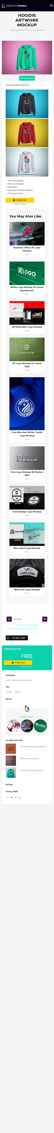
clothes (9, 692)
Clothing (15, 680)
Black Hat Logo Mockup (27, 589)
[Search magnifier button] (44, 619)
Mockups (28, 680)
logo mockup (20, 625)
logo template (32, 625)
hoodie (17, 692)
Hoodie (22, 680)
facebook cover (31, 629)
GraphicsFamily (27, 717)
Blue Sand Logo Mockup (27, 548)
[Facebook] (8, 798)
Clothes (8, 680)
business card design (15, 629)
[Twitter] (12, 798)
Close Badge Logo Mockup (27, 512)
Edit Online (29, 78)
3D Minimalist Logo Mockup (27, 327)
